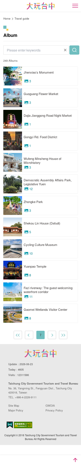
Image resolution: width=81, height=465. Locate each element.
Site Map (13, 405)
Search (74, 50)
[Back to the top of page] (75, 460)
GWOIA (50, 405)
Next (52, 335)
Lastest (63, 335)
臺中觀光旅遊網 (41, 6)
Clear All (65, 50)
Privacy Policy (54, 410)
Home (6, 18)
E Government (10, 425)
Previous (29, 335)
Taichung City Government (40, 353)
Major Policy (15, 410)
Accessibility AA (23, 425)
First (18, 335)
